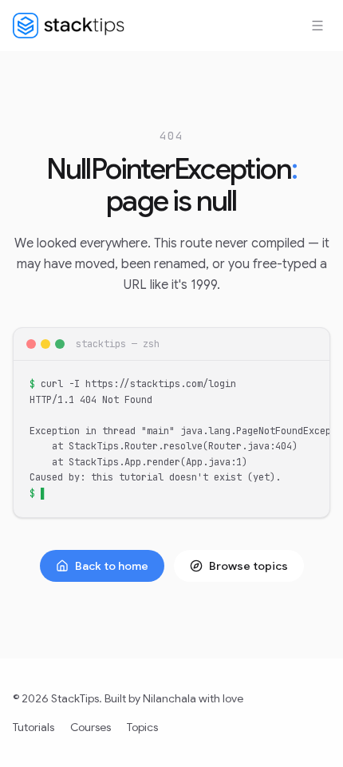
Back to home (111, 566)
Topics (142, 727)
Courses (90, 727)
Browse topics (248, 566)
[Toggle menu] (317, 25)
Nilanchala (169, 698)
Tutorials (33, 727)
